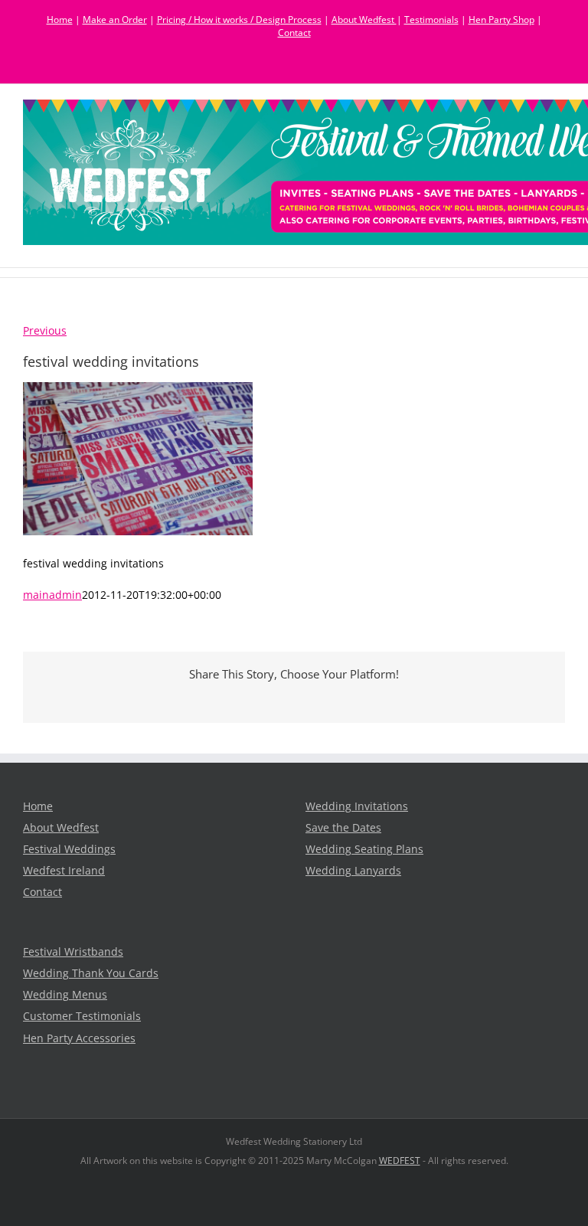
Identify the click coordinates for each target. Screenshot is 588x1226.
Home (60, 19)
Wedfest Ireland (64, 871)
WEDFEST (399, 1160)
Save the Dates (343, 828)
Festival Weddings (69, 849)
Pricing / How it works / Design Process (239, 19)
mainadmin (52, 595)
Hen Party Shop (501, 19)
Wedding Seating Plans (364, 849)
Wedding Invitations (356, 806)
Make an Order (115, 19)
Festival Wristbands (73, 952)
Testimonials (431, 19)
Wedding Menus (65, 995)
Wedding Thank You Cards (90, 973)
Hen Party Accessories (79, 1038)
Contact (294, 32)
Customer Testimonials (82, 1016)
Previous (45, 331)
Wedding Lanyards (353, 871)
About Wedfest (364, 19)
